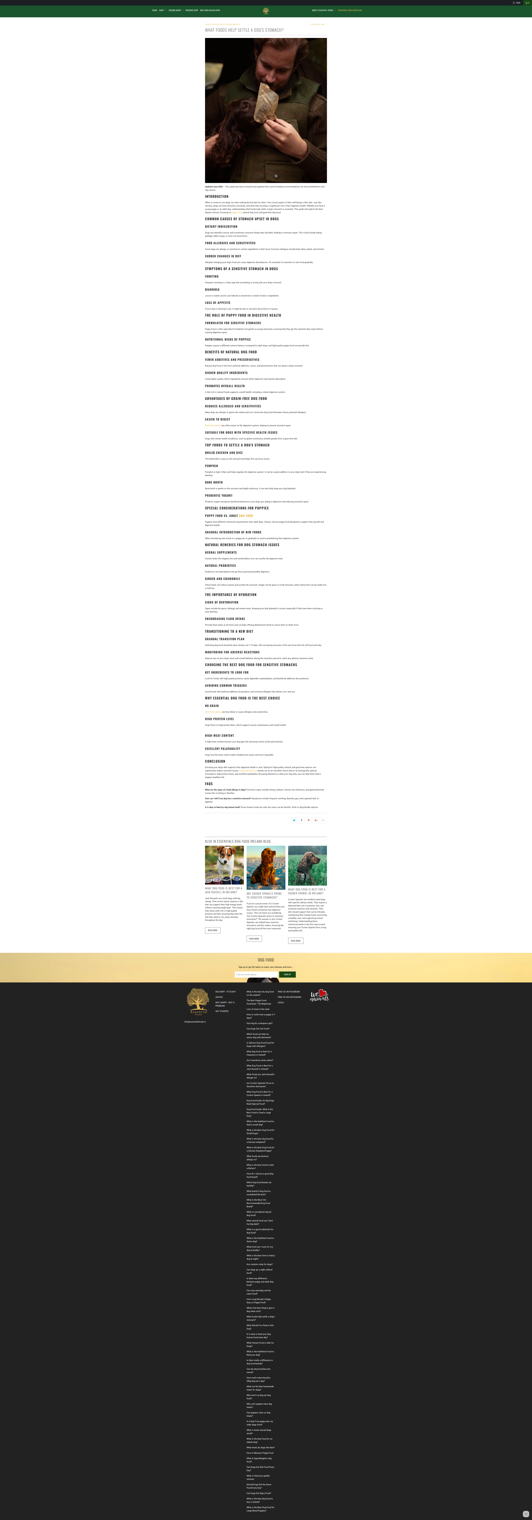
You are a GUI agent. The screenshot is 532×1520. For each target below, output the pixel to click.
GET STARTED (222, 1011)
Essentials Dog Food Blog (350, 10)
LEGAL (281, 1002)
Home (154, 10)
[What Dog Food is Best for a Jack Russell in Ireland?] (224, 884)
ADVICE (219, 997)
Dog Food (246, 515)
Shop (161, 10)
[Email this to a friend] (323, 820)
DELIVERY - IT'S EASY (225, 991)
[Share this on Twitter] (294, 820)
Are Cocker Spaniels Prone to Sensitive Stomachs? (264, 895)
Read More (213, 930)
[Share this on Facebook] (302, 820)
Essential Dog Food (248, 770)
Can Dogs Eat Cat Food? (258, 1028)
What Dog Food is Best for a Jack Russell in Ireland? (223, 890)
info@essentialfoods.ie (195, 1022)
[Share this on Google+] (316, 820)
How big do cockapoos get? (260, 1023)
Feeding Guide (175, 10)
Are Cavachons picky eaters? (260, 1060)
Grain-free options (213, 425)
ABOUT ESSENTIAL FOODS (323, 10)
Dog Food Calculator (210, 10)
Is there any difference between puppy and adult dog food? (260, 1281)
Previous (314, 24)
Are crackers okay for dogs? (260, 1264)
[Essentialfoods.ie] (266, 11)
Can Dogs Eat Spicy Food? (259, 1493)
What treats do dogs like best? (261, 1447)
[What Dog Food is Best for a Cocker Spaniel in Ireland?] (307, 885)
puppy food (237, 212)
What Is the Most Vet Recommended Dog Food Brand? (258, 1203)
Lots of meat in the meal (258, 1009)
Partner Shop (192, 10)
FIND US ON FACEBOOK (289, 991)
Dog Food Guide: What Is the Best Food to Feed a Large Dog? (260, 1112)
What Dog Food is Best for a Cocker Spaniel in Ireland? (306, 891)
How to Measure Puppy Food (260, 1453)
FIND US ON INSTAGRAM (289, 997)
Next (323, 24)
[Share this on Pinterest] (309, 820)
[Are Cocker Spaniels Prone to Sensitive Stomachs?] (266, 889)
